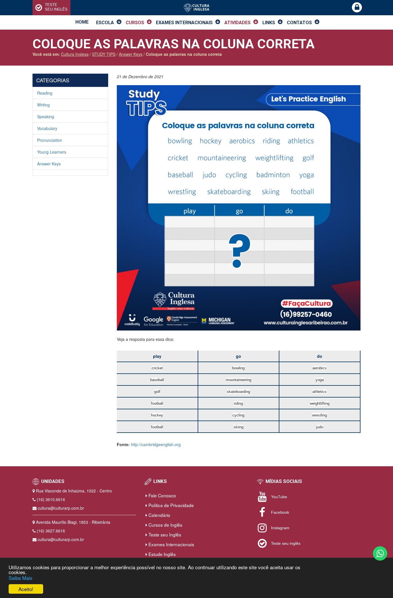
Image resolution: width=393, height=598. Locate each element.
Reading (44, 93)
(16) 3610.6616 (51, 499)
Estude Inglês (161, 554)
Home (82, 22)
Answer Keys (49, 164)
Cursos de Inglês (164, 524)
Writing (43, 105)
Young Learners (51, 152)
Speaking (45, 116)
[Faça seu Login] (357, 7)
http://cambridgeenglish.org (156, 444)
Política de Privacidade (170, 505)
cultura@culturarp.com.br (61, 508)
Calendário (158, 515)
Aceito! (25, 589)
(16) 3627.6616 (51, 531)
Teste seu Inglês (164, 534)
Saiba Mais (21, 577)
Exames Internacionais (170, 544)
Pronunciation (49, 140)
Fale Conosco (161, 495)
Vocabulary (47, 128)
